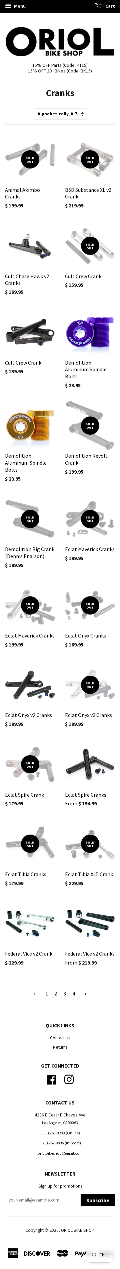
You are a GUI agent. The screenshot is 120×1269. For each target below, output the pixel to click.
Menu (19, 6)
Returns (60, 1047)
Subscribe (97, 1200)
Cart (109, 6)
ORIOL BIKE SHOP (77, 1230)
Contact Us (60, 1038)
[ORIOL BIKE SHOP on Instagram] (69, 1079)
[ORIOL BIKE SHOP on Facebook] (51, 1079)
